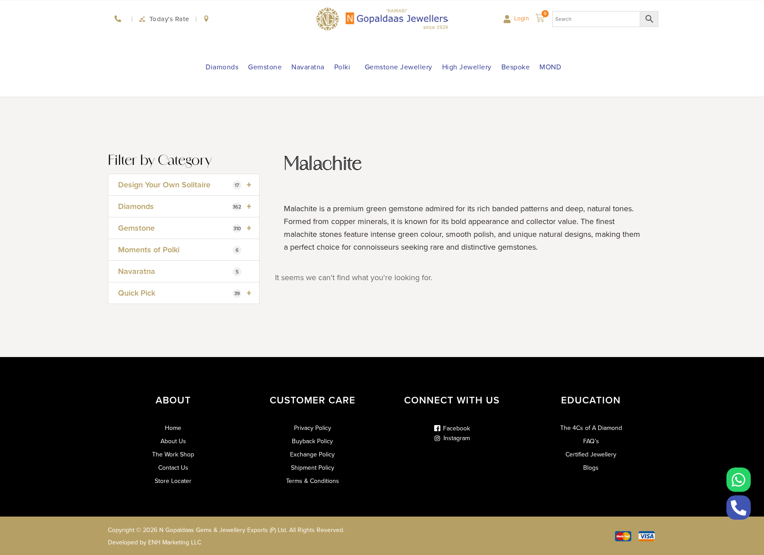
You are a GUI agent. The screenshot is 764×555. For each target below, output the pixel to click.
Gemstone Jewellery (398, 67)
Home (173, 428)
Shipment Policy (312, 468)
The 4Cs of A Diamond (591, 428)
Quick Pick (184, 293)
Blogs (591, 468)
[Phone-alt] (738, 507)
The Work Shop (173, 454)
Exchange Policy (312, 454)
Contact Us (173, 468)
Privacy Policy (312, 428)
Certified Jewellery (590, 454)
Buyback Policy (312, 441)
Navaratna (308, 67)
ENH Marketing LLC (174, 542)
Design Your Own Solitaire (184, 184)
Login (521, 18)
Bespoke (515, 67)
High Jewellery (467, 67)
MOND (550, 67)
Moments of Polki (178, 249)
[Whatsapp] (738, 480)
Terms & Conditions (312, 481)
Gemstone (265, 67)
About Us (173, 441)
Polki (342, 67)
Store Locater (173, 481)
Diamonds (222, 67)
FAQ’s (591, 441)
